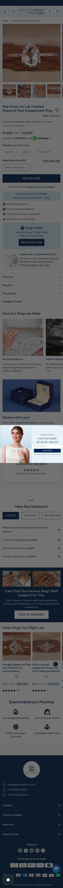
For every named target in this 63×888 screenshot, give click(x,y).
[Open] (8, 879)
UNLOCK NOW (47, 450)
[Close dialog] (61, 426)
